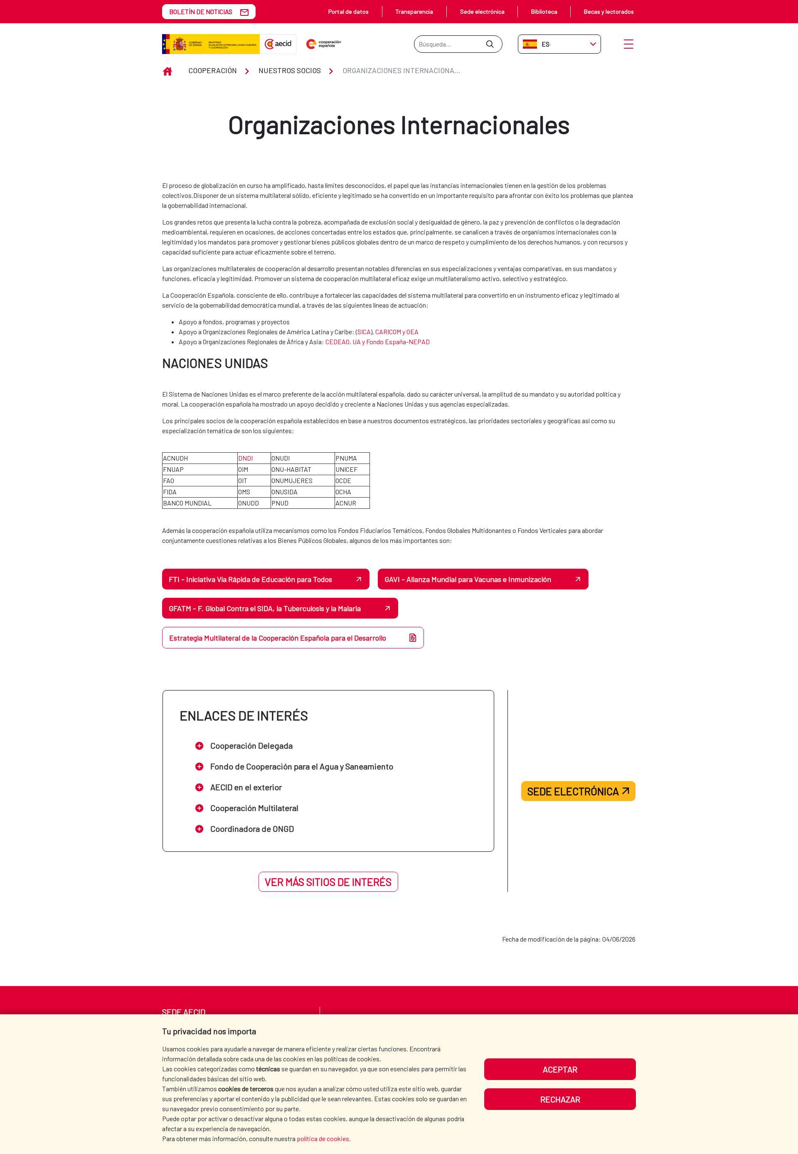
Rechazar (560, 1099)
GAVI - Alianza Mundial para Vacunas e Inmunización (467, 579)
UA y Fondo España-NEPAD (391, 341)
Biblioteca (544, 11)
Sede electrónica (482, 11)
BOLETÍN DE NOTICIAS (200, 11)
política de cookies (323, 1138)
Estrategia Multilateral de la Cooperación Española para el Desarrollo (277, 637)
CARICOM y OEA (397, 331)
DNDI (245, 458)
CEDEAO (337, 341)
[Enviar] (490, 44)
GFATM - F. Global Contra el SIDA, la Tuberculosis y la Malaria (265, 608)
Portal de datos (348, 11)
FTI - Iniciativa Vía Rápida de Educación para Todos (250, 579)
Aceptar (560, 1069)
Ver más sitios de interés (328, 881)
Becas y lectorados (609, 11)
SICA (364, 331)
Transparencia (414, 11)
